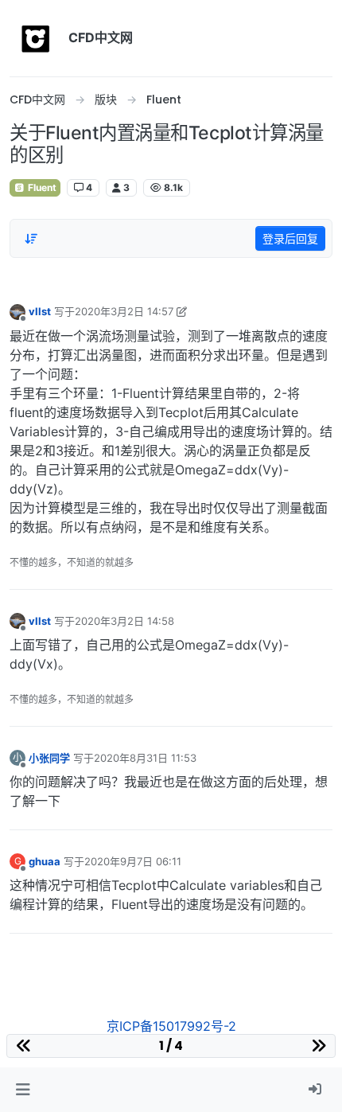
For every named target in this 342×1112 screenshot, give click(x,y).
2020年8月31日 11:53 (145, 757)
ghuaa (44, 861)
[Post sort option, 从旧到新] (31, 239)
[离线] (17, 310)
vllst (40, 311)
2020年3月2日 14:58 (124, 621)
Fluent (40, 187)
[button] (22, 1090)
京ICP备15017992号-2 (171, 1026)
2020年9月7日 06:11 (132, 861)
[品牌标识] (36, 38)
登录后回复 (290, 238)
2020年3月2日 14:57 (124, 311)
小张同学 (49, 757)
